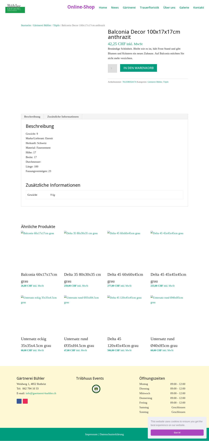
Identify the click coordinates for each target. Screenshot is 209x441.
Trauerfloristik (149, 7)
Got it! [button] (177, 432)
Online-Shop (81, 8)
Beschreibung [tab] (32, 116)
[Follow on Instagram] (25, 401)
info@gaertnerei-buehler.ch (41, 393)
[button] (186, 425)
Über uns (169, 7)
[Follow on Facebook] (19, 401)
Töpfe (56, 25)
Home (103, 7)
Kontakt (198, 7)
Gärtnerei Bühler (42, 25)
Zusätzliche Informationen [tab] (63, 116)
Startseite (26, 25)
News (115, 7)
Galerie (184, 7)
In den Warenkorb (138, 68)
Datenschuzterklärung (112, 434)
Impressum (91, 434)
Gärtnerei (129, 7)
